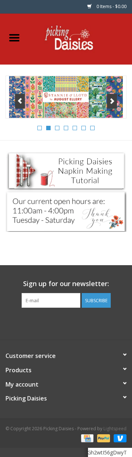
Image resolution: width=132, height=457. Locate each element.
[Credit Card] (86, 438)
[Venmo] (118, 438)
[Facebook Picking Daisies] (53, 323)
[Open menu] (14, 37)
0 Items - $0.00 (110, 6)
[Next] (112, 101)
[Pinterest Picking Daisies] (66, 323)
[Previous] (20, 101)
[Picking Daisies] (80, 38)
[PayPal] (103, 438)
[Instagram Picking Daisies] (79, 323)
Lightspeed (114, 428)
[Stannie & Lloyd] (66, 97)
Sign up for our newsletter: (66, 284)
